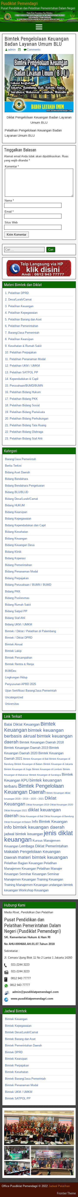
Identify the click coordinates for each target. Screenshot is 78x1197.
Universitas (12, 703)
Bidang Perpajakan (17, 578)
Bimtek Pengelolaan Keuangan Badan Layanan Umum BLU (37, 41)
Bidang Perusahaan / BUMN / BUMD (28, 584)
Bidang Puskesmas (17, 598)
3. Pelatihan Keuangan (19, 306)
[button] (39, 1127)
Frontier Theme (66, 1193)
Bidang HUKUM (15, 505)
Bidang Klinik (13, 551)
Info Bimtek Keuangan (49, 821)
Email (9, 211)
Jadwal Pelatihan (59, 1186)
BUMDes (10, 670)
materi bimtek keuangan (43, 857)
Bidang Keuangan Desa (19, 545)
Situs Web (11, 222)
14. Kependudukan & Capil (21, 378)
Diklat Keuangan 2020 (61, 804)
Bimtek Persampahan (18, 657)
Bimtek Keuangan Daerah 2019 (26, 747)
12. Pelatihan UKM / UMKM (22, 365)
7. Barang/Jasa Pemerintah (22, 332)
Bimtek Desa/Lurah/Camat (21, 1032)
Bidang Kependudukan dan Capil (25, 525)
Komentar (12, 166)
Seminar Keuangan (32, 874)
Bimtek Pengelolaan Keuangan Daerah (34, 789)
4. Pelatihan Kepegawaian (21, 312)
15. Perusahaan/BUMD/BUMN (24, 385)
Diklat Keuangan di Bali (31, 816)
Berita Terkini (13, 465)
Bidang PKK (12, 591)
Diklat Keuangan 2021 (15, 810)
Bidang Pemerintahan (18, 565)
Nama (9, 200)
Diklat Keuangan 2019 (37, 804)
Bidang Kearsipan (16, 512)
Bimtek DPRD (14, 1052)
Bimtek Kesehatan (16, 1072)
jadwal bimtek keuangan (23, 834)
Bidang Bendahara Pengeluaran (24, 485)
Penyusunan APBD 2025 (20, 684)
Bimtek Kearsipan (16, 1058)
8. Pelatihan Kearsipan (19, 339)
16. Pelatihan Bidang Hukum (23, 392)
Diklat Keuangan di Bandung (59, 816)
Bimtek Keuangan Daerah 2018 (42, 742)
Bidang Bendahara (16, 478)
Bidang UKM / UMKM (18, 624)
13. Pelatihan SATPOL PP (21, 372)
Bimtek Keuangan (16, 1019)
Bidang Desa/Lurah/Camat (21, 498)
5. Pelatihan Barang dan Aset (23, 319)
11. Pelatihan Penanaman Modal (25, 359)
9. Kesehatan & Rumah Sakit (23, 346)
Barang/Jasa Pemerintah (20, 459)
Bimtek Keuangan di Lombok (47, 769)
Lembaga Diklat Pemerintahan (43, 846)
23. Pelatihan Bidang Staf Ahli (23, 438)
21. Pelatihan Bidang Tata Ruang (25, 425)
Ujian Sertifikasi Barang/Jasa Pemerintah (31, 690)
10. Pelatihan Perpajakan (20, 352)
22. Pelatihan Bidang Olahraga (24, 431)
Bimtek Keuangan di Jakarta (58, 764)
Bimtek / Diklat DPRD (18, 637)
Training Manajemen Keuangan (26, 885)
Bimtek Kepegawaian (18, 1025)
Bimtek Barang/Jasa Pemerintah (25, 1078)
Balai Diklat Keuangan (22, 724)
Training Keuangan (50, 879)
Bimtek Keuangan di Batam (28, 764)
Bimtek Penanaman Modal (21, 1085)
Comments (34, 49)
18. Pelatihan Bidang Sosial (22, 405)
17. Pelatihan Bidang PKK (21, 398)
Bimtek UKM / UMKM (18, 1092)
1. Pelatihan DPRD (17, 293)
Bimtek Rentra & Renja (19, 664)
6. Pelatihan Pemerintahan (21, 326)
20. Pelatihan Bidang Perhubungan (26, 418)
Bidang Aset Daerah (17, 472)
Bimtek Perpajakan (17, 1065)
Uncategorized (14, 697)
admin (12, 49)
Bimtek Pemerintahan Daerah (23, 1045)
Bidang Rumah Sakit (18, 604)
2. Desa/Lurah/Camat (18, 299)
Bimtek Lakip (13, 651)
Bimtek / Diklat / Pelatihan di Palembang (30, 631)
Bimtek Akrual (14, 644)
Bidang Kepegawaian (18, 518)
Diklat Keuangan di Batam (17, 822)
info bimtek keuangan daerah (34, 827)
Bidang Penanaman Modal (21, 571)
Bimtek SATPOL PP (18, 1098)
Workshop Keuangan (34, 890)
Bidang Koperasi (15, 558)
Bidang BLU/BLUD (16, 492)
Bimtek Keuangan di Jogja (17, 769)
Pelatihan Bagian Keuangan (23, 863)
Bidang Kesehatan (16, 531)
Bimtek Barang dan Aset (20, 1039)
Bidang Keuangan (16, 538)
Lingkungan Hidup (16, 677)
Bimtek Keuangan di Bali (35, 759)
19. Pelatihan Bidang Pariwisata (25, 412)
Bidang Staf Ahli (15, 618)
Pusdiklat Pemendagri (19, 3)
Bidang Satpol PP (16, 611)
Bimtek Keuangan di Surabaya (45, 775)
